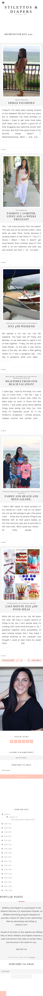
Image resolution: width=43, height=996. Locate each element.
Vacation (26, 378)
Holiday (19, 323)
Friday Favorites (21, 100)
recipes (33, 603)
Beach (8, 376)
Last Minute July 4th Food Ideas (22, 608)
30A (4, 491)
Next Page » (36, 660)
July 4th (21, 603)
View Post (7, 140)
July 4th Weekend (21, 326)
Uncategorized (21, 210)
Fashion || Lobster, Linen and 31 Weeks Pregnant (21, 216)
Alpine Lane (32, 957)
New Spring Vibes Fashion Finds (23, 819)
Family (8, 323)
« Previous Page (8, 660)
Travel (15, 378)
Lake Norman (32, 323)
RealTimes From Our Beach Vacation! (21, 382)
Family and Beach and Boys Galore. (21, 497)
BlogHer (19, 376)
